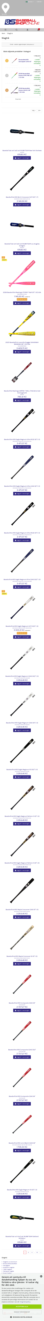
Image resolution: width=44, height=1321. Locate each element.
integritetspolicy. (25, 1302)
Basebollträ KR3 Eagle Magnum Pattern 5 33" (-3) (22, 816)
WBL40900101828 (22, 346)
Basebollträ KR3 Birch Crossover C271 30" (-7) (22, 197)
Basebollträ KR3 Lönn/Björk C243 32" (22, 1143)
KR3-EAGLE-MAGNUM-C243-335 (22, 678)
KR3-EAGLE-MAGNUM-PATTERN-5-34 (22, 864)
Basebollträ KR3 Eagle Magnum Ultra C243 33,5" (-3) (22, 579)
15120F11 (22, 1240)
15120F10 (22, 152)
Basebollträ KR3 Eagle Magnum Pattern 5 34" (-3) (22, 863)
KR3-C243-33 (22, 1004)
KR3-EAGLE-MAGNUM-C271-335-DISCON (22, 628)
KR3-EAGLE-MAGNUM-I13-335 (22, 771)
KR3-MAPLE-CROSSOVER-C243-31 (22, 911)
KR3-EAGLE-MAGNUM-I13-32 (22, 1191)
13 (37, 1252)
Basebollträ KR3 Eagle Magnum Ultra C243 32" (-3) (22, 486)
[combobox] (41, 1276)
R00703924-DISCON (22, 294)
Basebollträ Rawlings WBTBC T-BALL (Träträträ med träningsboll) (22, 392)
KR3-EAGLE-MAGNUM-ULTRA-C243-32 (22, 488)
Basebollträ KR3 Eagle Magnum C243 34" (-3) (22, 723)
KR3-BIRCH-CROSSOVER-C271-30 (22, 199)
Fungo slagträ (7, 1273)
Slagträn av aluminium (10, 1262)
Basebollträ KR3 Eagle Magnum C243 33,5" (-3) (22, 676)
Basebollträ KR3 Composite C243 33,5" (22, 1050)
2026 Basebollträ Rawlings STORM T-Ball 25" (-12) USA (22, 292)
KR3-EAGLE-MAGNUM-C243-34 (22, 724)
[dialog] (22, 1297)
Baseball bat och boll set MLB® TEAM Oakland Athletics (22, 1237)
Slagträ (4, 1258)
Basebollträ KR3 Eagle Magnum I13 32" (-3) (22, 1190)
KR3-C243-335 (22, 1051)
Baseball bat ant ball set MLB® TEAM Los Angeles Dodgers (22, 245)
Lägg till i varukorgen (23, 158)
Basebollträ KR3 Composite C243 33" (22, 1003)
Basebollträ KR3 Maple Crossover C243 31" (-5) (22, 909)
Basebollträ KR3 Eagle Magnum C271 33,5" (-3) (22, 626)
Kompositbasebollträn (10, 1263)
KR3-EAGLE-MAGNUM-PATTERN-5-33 (22, 818)
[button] (22, 1317)
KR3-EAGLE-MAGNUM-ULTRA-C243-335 (22, 581)
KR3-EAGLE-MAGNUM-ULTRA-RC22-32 (22, 441)
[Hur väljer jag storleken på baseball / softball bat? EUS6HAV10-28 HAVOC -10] (14, 90)
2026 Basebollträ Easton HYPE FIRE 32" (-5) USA (25, 75)
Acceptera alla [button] (22, 1307)
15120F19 (22, 247)
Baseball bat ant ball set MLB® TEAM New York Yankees (22, 150)
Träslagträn (6, 1265)
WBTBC (22, 394)
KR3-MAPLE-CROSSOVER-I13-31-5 (22, 958)
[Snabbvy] (22, 148)
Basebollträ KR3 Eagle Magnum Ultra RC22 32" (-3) (22, 439)
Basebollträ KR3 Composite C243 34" (22, 1096)
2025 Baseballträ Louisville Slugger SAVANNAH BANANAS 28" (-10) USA (22, 343)
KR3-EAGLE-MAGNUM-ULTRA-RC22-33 (22, 534)
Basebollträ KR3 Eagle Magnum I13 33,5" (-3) (22, 769)
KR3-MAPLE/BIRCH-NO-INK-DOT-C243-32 (22, 1144)
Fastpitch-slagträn (8, 1267)
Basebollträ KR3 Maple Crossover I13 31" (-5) (22, 956)
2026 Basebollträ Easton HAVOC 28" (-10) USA (25, 90)
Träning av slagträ (8, 1271)
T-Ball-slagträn (7, 1269)
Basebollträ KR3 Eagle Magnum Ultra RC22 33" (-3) (22, 533)
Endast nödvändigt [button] (22, 1312)
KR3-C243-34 (22, 1098)
